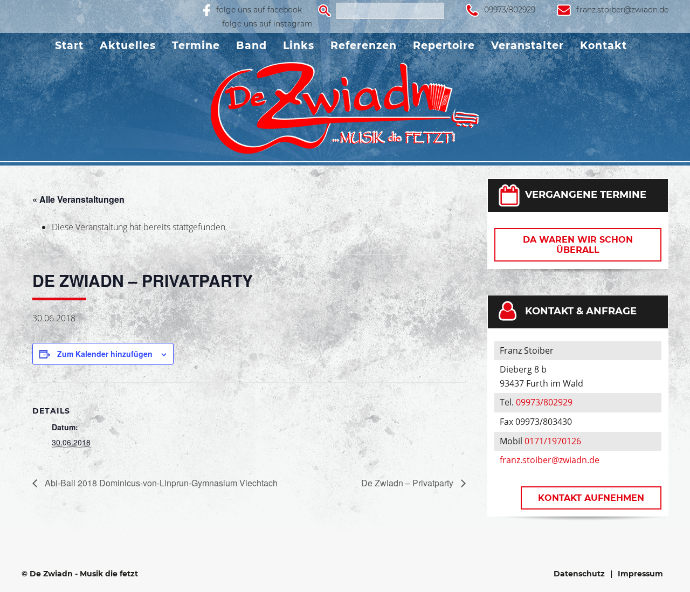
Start (69, 45)
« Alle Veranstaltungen (78, 199)
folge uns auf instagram (267, 24)
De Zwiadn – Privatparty (408, 483)
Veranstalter (527, 45)
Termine (196, 45)
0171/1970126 (553, 441)
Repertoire (444, 45)
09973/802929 (509, 10)
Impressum (640, 574)
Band (251, 45)
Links (298, 45)
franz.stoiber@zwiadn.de (622, 10)
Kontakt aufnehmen (591, 498)
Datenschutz (579, 574)
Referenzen (363, 45)
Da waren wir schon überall (578, 245)
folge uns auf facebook (259, 10)
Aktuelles (128, 45)
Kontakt (603, 45)
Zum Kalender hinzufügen (105, 353)
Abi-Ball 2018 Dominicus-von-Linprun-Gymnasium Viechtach (160, 483)
